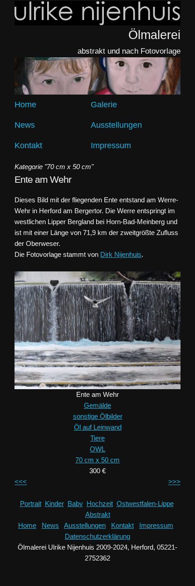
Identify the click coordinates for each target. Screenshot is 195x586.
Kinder (54, 503)
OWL (97, 449)
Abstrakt (97, 514)
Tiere (97, 438)
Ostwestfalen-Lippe (145, 503)
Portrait (30, 503)
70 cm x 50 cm (97, 460)
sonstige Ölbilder (97, 416)
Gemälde (97, 405)
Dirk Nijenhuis (120, 254)
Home (25, 104)
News (25, 125)
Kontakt (28, 145)
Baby (75, 503)
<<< (21, 482)
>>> (174, 482)
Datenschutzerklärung (97, 536)
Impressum (111, 145)
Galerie (104, 104)
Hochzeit (100, 503)
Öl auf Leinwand (98, 427)
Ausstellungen (116, 125)
